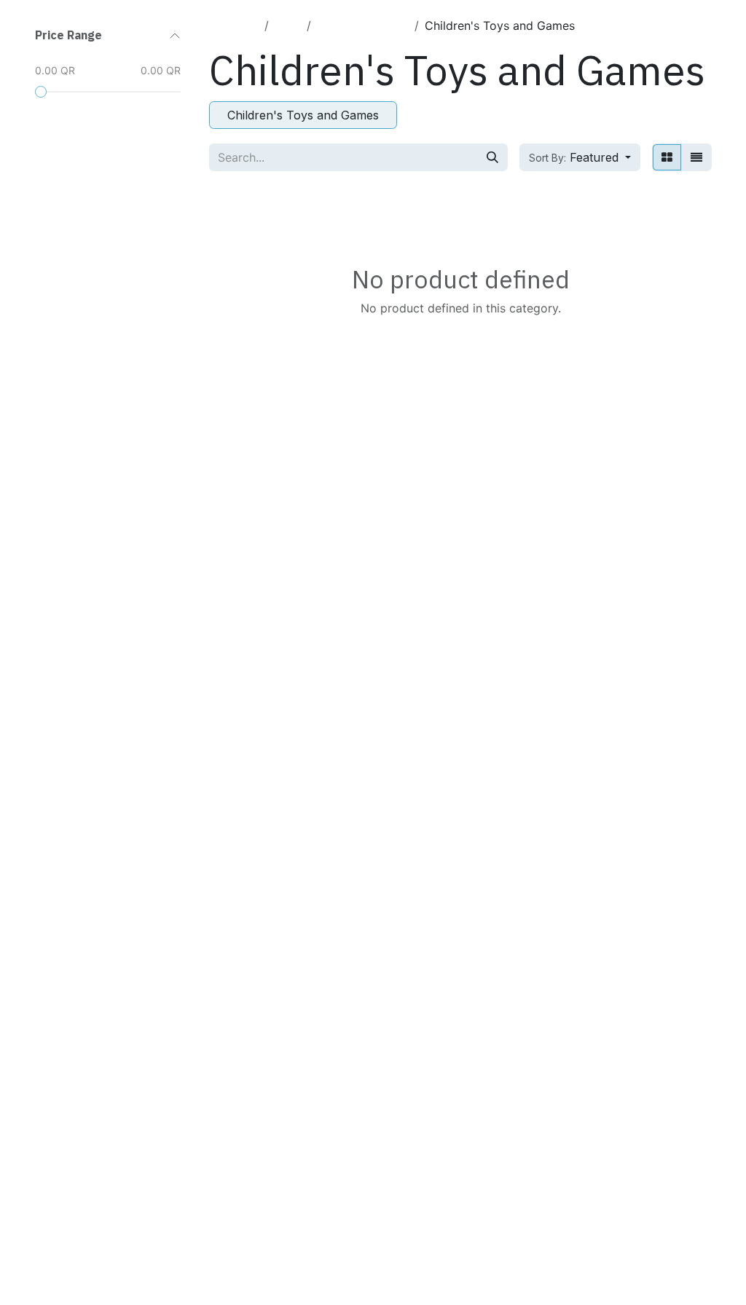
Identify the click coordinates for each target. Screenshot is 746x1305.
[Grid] (667, 157)
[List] (696, 157)
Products (234, 25)
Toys (288, 25)
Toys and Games (363, 25)
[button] (579, 157)
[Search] (492, 157)
